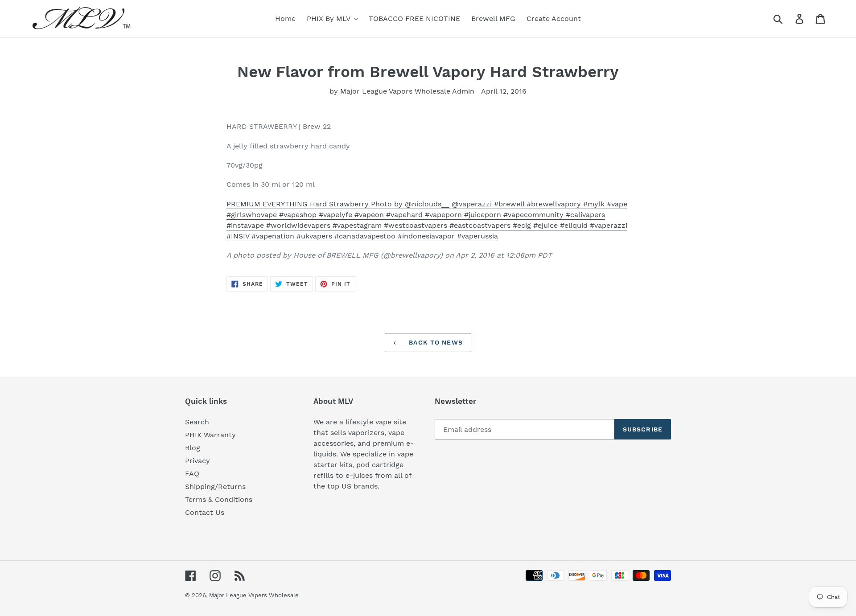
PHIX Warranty (210, 435)
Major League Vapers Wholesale (254, 595)
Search (197, 422)
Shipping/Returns (215, 486)
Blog (192, 448)
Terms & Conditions (218, 499)
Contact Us (204, 512)
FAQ (192, 473)
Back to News (435, 342)
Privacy (197, 460)
